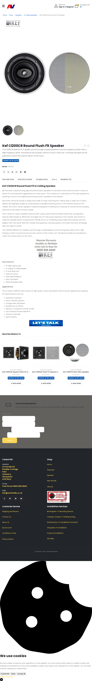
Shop (11, 15)
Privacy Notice (7, 539)
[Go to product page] (16, 353)
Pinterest (21, 172)
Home (5, 15)
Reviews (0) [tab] (66, 179)
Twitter (8, 172)
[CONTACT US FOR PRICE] (10, 160)
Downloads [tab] (42, 179)
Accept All (21, 674)
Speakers (18, 15)
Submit (9, 440)
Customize (5, 674)
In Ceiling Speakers (30, 15)
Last (36, 424)
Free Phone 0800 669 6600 (14, 486)
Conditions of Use (9, 533)
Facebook (4, 172)
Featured (50, 470)
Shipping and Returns (10, 511)
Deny (13, 674)
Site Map (50, 538)
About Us (5, 522)
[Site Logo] (11, 6)
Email (25, 172)
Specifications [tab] (25, 179)
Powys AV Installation (55, 533)
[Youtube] (21, 498)
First (36, 419)
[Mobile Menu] (3, 6)
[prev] (84, 145)
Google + (16, 172)
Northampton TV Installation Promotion (62, 522)
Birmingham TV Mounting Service (60, 511)
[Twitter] (10, 498)
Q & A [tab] (54, 179)
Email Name (6, 429)
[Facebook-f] (4, 498)
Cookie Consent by (6, 677)
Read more (17, 383)
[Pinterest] (15, 498)
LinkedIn (12, 172)
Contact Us (6, 517)
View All (50, 487)
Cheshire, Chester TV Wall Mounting (61, 517)
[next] (88, 145)
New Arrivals (51, 481)
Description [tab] (8, 179)
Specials (50, 475)
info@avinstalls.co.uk (12, 493)
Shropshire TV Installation (57, 528)
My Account (7, 528)
